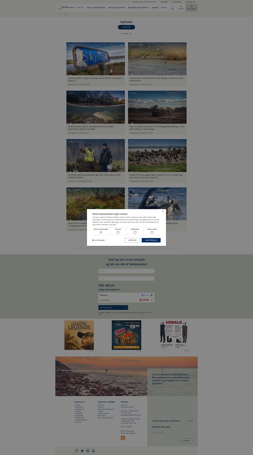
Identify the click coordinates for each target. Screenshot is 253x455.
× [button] (163, 211)
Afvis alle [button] (132, 240)
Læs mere (112, 225)
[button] (98, 240)
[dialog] (126, 227)
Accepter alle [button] (151, 240)
